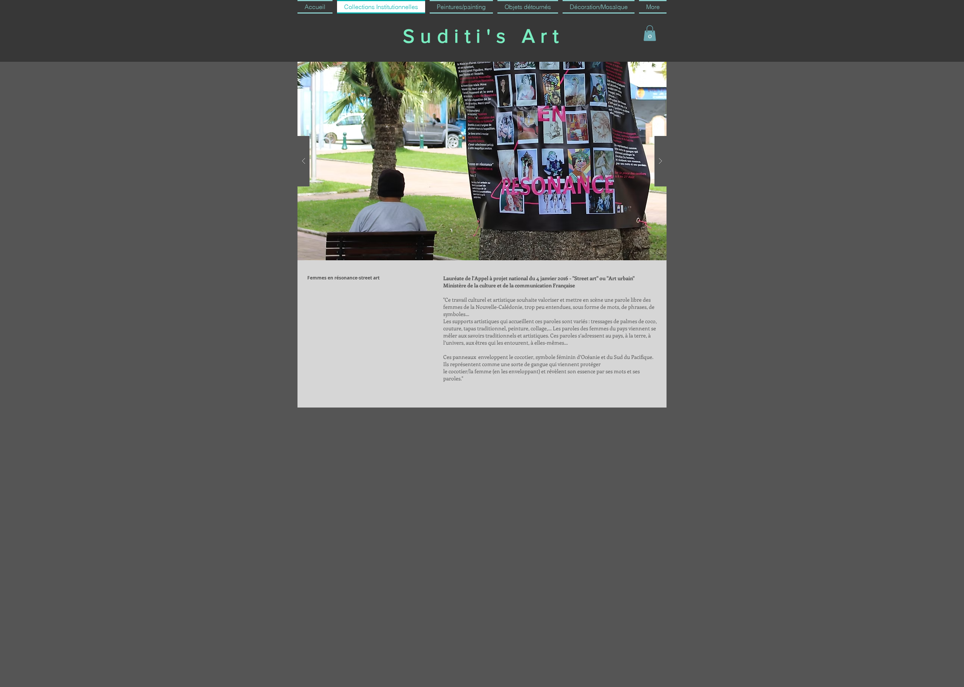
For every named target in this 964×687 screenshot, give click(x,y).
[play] (646, 68)
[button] (649, 33)
